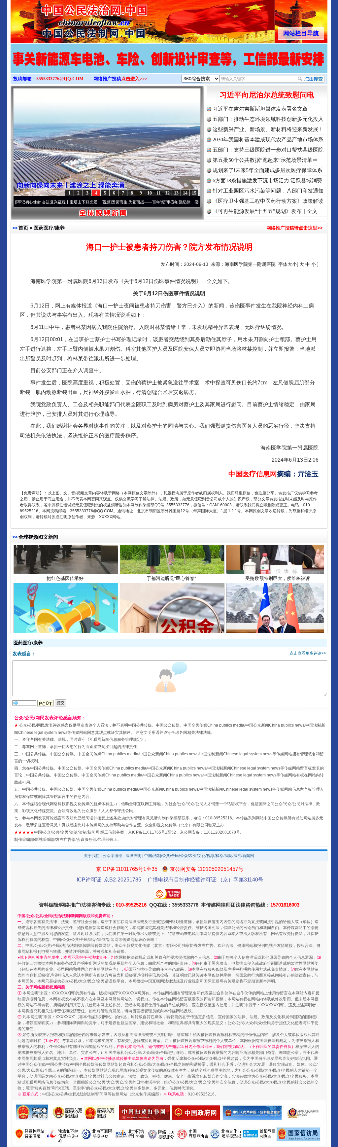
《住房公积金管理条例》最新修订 (171, 613)
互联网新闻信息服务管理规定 (115, 739)
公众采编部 (112, 855)
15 (194, 193)
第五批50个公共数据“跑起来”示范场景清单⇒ (265, 160)
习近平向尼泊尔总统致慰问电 (267, 95)
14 (185, 193)
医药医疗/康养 (49, 228)
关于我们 (92, 855)
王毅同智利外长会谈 (277, 613)
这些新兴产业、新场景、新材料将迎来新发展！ (268, 129)
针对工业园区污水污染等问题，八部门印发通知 (268, 191)
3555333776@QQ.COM (60, 78)
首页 (23, 228)
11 (158, 193)
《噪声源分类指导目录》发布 (65, 613)
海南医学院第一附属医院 (250, 264)
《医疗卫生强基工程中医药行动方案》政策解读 (268, 201)
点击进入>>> (134, 78)
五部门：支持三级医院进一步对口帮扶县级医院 (268, 150)
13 (176, 193)
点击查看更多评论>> (308, 653)
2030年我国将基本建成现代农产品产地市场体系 (268, 139)
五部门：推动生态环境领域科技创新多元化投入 (268, 119)
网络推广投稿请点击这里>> (294, 228)
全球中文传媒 (65, 19)
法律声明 (133, 855)
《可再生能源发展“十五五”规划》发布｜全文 (265, 211)
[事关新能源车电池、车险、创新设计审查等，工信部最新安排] (169, 65)
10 (149, 193)
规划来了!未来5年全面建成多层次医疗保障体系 (267, 170)
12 (167, 193)
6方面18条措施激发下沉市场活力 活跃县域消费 (267, 180)
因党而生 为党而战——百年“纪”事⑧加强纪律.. (117, 202)
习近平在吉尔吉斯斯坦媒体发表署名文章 (260, 109)
